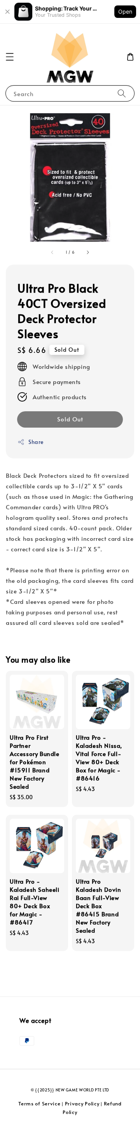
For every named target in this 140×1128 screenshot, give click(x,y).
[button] (9, 56)
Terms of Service (39, 1103)
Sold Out (70, 419)
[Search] (121, 93)
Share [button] (36, 442)
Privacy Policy (82, 1103)
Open (125, 11)
